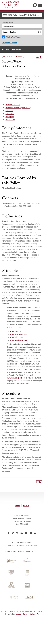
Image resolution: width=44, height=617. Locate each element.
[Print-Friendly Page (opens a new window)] (37, 57)
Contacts (9, 110)
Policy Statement (13, 104)
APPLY (26, 505)
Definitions (10, 113)
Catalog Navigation (13, 49)
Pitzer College (14, 597)
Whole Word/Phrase (13, 37)
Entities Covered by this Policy (18, 107)
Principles (10, 116)
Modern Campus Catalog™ (27, 614)
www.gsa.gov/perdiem (16, 377)
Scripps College (27, 573)
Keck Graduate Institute (30, 597)
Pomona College (11, 561)
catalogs (7, 611)
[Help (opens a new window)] (40, 57)
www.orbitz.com (16, 337)
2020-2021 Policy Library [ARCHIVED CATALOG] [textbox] (22, 15)
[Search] (39, 32)
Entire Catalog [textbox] (9, 26)
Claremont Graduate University (27, 561)
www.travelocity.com (18, 334)
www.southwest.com (18, 340)
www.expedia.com (17, 331)
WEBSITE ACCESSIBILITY (22, 542)
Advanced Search (9, 42)
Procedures (10, 119)
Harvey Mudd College (27, 585)
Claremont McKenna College (10, 4)
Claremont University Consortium (11, 573)
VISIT (17, 505)
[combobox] (22, 15)
